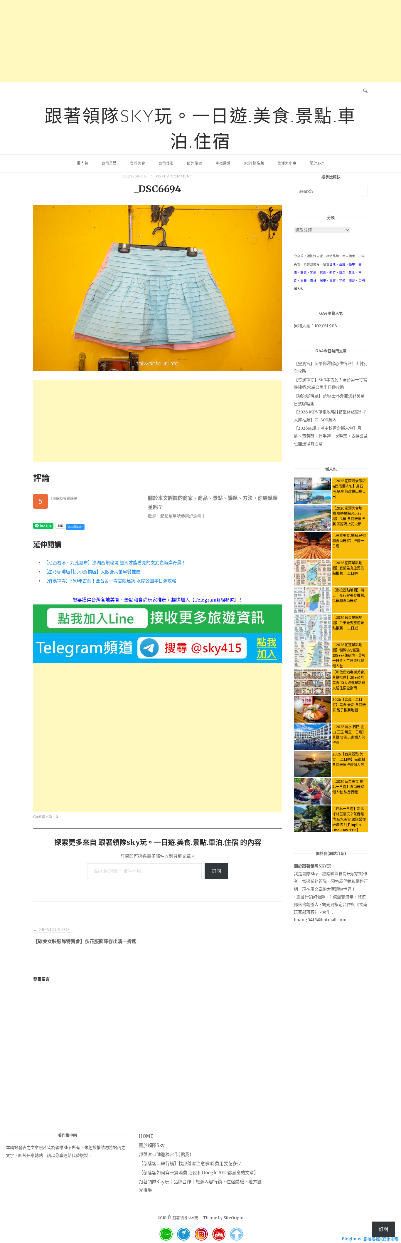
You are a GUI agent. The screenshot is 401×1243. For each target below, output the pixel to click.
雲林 (313, 281)
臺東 (332, 281)
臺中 (352, 264)
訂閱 (216, 871)
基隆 (342, 264)
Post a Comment (174, 176)
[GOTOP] (236, 1234)
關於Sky (317, 163)
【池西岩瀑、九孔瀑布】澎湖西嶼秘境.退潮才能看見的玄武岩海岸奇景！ (115, 562)
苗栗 (342, 272)
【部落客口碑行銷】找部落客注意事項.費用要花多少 (190, 1163)
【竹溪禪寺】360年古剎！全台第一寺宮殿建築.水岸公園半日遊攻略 (110, 581)
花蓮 (342, 281)
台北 (332, 264)
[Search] (361, 189)
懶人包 (82, 163)
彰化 (352, 272)
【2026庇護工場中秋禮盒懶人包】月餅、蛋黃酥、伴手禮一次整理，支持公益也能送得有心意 (331, 435)
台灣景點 (109, 163)
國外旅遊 (194, 163)
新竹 (332, 272)
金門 (361, 281)
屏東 (323, 281)
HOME (146, 1136)
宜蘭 (313, 272)
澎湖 (352, 281)
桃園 (323, 272)
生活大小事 (286, 163)
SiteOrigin (233, 1217)
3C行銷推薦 (254, 163)
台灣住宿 (166, 163)
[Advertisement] (200, 41)
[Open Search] (365, 91)
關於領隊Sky (152, 1145)
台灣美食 (137, 163)
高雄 (303, 272)
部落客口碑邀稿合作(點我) (165, 1154)
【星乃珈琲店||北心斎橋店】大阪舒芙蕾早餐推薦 (92, 571)
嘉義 (303, 281)
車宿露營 (223, 163)
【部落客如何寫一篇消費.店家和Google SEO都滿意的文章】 (198, 1172)
